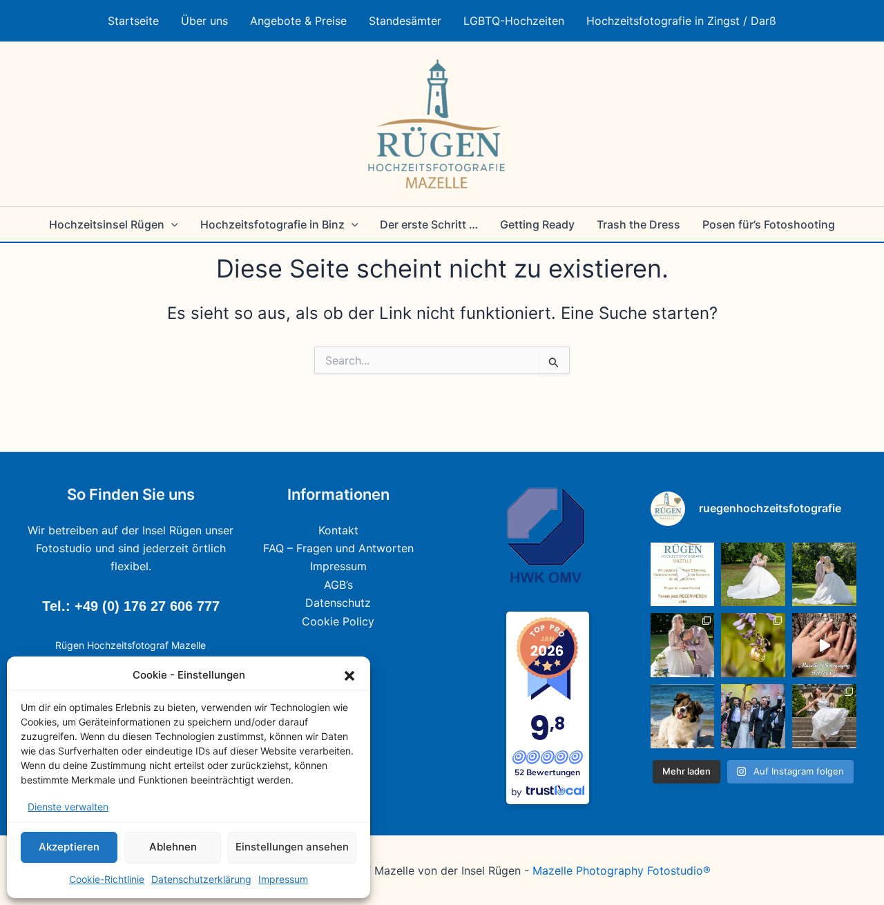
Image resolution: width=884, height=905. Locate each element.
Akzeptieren (69, 846)
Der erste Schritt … (429, 224)
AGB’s (338, 585)
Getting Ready (537, 224)
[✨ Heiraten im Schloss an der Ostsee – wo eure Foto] (753, 575)
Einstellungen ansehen (292, 846)
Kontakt (338, 530)
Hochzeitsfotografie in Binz (272, 224)
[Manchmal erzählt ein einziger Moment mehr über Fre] (824, 716)
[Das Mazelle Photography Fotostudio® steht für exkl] (824, 645)
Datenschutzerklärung (201, 879)
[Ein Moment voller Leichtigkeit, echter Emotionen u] (683, 645)
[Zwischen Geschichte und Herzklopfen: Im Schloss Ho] (824, 575)
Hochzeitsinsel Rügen (106, 224)
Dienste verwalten (68, 806)
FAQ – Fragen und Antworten (338, 548)
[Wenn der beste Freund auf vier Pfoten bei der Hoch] (683, 716)
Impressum (283, 879)
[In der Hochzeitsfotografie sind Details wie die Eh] (753, 645)
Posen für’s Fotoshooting (768, 224)
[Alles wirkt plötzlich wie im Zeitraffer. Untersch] (753, 716)
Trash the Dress (638, 224)
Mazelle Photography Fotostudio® (621, 870)
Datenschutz (338, 603)
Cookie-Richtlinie (106, 879)
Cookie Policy (338, 621)
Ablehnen (173, 846)
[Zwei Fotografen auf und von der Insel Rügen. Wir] (683, 575)
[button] (349, 676)
